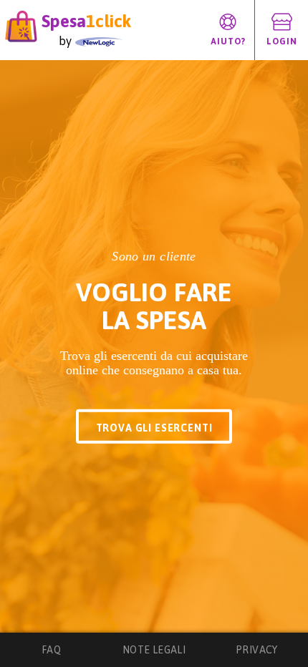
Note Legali (154, 650)
